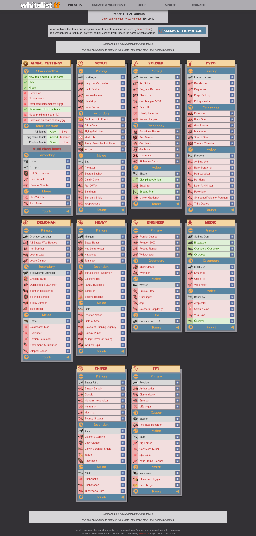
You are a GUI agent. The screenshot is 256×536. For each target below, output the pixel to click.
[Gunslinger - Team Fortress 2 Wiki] (178, 297)
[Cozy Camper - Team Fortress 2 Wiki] (123, 443)
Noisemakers (36, 98)
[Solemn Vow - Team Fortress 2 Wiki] (232, 309)
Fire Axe (199, 155)
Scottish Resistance (41, 290)
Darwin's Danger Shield (98, 448)
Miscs (32, 87)
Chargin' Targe (38, 278)
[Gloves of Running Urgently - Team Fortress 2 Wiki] (123, 327)
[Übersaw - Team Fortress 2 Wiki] (232, 321)
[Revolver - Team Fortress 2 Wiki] (178, 383)
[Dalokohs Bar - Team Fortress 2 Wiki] (123, 279)
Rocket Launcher (149, 77)
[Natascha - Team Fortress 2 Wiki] (123, 255)
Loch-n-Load (37, 254)
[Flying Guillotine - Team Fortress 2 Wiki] (123, 132)
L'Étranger (145, 406)
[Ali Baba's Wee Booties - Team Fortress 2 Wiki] (68, 243)
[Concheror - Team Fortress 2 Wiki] (178, 144)
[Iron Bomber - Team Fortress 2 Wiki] (68, 249)
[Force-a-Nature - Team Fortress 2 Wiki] (123, 95)
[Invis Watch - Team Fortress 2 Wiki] (178, 473)
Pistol (33, 161)
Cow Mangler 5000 (150, 101)
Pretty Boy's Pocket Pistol (100, 143)
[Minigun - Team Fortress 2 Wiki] (123, 237)
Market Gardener (149, 197)
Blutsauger (200, 242)
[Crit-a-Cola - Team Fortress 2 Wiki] (123, 126)
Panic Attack (37, 179)
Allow (53, 131)
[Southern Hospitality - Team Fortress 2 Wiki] (178, 309)
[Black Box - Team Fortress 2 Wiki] (178, 95)
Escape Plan (146, 191)
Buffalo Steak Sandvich (98, 272)
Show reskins (143, 29)
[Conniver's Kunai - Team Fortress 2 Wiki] (178, 449)
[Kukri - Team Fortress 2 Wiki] (123, 473)
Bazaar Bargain (93, 388)
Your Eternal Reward (151, 460)
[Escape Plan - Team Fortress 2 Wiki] (178, 192)
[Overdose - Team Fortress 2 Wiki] (232, 255)
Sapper (143, 418)
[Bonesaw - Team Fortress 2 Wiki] (232, 297)
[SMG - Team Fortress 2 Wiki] (123, 431)
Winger (89, 149)
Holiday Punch (93, 332)
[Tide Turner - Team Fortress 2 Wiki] (68, 309)
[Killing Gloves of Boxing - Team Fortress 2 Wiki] (123, 339)
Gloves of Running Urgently (100, 326)
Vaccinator (200, 284)
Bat (87, 161)
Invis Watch (146, 473)
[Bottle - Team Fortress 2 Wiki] (68, 321)
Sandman (90, 191)
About (170, 5)
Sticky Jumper (38, 302)
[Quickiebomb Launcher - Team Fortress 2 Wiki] (68, 285)
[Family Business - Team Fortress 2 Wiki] (123, 285)
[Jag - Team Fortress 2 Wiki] (178, 303)
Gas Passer (201, 125)
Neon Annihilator (203, 185)
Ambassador (146, 388)
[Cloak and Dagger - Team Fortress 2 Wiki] (178, 479)
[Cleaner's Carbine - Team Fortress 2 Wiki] (123, 437)
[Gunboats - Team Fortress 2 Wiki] (178, 150)
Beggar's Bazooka (149, 89)
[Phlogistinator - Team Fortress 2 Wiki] (232, 101)
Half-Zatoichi (37, 197)
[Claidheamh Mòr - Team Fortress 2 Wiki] (68, 327)
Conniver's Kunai (149, 448)
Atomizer (90, 167)
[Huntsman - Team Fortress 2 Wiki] (123, 407)
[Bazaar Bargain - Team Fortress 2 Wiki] (123, 389)
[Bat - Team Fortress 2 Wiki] (123, 162)
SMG (88, 430)
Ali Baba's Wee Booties (43, 242)
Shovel (143, 173)
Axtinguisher (201, 161)
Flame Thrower (202, 77)
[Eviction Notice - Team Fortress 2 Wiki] (123, 315)
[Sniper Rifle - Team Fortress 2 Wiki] (123, 383)
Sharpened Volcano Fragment (211, 197)
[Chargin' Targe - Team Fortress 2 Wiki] (68, 279)
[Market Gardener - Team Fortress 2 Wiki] (178, 198)
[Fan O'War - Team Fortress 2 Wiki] (123, 186)
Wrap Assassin (93, 203)
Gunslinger (145, 296)
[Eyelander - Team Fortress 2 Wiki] (68, 333)
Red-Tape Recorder (150, 424)
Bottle (33, 320)
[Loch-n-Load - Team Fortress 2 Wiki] (68, 255)
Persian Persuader (40, 338)
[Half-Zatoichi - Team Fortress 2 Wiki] (68, 198)
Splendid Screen (39, 296)
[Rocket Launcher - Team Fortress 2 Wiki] (178, 77)
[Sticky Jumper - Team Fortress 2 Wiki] (68, 303)
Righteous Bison (148, 161)
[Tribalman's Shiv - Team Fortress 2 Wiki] (123, 491)
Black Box (145, 95)
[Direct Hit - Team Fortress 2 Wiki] (178, 107)
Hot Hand (199, 179)
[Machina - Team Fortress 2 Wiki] (123, 413)
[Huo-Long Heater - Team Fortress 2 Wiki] (123, 249)
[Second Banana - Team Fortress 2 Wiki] (123, 297)
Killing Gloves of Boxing (98, 338)
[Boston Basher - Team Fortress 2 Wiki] (123, 174)
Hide (65, 142)
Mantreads (145, 155)
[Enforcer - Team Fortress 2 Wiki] (178, 401)
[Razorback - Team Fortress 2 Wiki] (123, 461)
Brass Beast (92, 242)
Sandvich (90, 290)
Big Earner (145, 442)
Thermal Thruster (204, 143)
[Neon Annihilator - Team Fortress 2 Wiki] (232, 186)
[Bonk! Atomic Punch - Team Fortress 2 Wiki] (123, 120)
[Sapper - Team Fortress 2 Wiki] (178, 419)
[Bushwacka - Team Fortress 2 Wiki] (123, 479)
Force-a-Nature (93, 95)
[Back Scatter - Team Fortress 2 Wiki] (123, 89)
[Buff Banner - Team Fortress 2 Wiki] (178, 138)
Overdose (199, 254)
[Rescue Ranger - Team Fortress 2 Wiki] (178, 249)
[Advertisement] (128, 47)
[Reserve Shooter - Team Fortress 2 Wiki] (68, 185)
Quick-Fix (199, 278)
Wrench (143, 284)
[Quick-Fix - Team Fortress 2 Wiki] (232, 279)
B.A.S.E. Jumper (40, 173)
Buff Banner (146, 137)
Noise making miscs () (44, 114)
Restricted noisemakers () (46, 103)
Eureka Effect (147, 290)
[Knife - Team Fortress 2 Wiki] (178, 437)
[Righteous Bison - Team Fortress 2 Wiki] (178, 162)
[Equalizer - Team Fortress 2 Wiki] (178, 186)
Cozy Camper (92, 442)
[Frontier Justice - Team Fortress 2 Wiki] (178, 237)
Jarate (88, 454)
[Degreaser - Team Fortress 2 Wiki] (232, 89)
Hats (31, 82)
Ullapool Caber (38, 350)
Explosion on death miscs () (47, 120)
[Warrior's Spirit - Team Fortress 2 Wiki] (123, 345)
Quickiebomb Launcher (43, 284)
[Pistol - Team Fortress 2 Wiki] (68, 161)
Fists (87, 308)
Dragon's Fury (202, 95)
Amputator (200, 302)
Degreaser (200, 89)
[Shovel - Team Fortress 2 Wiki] (178, 174)
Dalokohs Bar (92, 278)
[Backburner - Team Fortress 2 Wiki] (232, 83)
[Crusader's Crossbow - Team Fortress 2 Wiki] (232, 249)
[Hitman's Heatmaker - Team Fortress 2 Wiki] (123, 401)
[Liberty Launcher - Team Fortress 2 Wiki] (178, 113)
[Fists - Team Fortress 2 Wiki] (123, 309)
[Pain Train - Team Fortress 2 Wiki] (68, 204)
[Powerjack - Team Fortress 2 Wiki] (232, 192)
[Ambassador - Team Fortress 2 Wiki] (178, 389)
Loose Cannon (38, 260)
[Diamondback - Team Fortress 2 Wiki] (178, 395)
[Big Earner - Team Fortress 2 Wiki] (178, 443)
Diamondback (147, 394)
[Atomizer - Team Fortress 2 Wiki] (123, 168)
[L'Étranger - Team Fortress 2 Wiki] (178, 407)
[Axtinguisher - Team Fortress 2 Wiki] (232, 162)
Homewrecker (202, 173)
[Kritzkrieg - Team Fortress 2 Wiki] (232, 273)
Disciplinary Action (150, 179)
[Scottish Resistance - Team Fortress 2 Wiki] (68, 291)
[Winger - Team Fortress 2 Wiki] (123, 150)
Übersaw (199, 320)
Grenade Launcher (40, 236)
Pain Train (36, 203)
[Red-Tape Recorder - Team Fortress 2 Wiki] (178, 425)
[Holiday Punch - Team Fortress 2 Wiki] (123, 333)
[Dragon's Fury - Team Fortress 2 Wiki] (232, 95)
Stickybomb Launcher (42, 272)
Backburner (200, 83)
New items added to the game (46, 76)
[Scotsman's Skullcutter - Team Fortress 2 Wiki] (68, 345)
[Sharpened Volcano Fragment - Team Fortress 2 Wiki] (232, 198)
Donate (198, 5)
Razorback (91, 460)
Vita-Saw (199, 314)
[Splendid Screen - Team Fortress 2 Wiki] (68, 297)
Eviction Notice (93, 314)
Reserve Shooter (39, 185)
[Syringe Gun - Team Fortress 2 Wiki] (232, 237)
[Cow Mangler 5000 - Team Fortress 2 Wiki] (178, 101)
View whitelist (133, 18)
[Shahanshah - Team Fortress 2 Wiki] (123, 485)
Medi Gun (199, 266)
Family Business (94, 284)
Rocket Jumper (148, 119)
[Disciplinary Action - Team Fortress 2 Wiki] (178, 180)
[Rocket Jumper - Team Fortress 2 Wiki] (178, 119)
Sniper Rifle (91, 382)
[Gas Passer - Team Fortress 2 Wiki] (232, 126)
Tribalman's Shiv (94, 490)
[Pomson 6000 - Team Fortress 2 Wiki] (178, 243)
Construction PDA (149, 321)
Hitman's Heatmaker (96, 400)
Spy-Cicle (145, 454)
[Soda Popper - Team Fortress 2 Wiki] (123, 107)
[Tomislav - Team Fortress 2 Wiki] (123, 261)
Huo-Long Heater (94, 248)
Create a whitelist (109, 5)
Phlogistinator (202, 101)
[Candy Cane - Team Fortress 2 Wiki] (123, 180)
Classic (89, 394)
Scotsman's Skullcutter (43, 344)
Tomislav (90, 260)
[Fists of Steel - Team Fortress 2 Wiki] (123, 321)
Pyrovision (35, 93)
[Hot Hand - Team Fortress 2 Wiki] (232, 180)
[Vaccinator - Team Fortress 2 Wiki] (232, 285)
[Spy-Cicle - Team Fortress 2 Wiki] (178, 455)
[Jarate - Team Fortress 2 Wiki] (123, 455)
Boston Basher (93, 173)
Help (142, 5)
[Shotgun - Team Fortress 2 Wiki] (68, 167)
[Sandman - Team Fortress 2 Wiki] (123, 192)
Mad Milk (90, 137)
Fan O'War (91, 185)
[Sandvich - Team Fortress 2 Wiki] (123, 291)
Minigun (89, 236)
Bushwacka (91, 478)
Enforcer (144, 400)
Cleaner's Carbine (95, 436)
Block (65, 131)
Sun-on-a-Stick (93, 197)
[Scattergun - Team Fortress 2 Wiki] (123, 77)
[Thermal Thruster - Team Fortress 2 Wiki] (232, 144)
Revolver (144, 382)
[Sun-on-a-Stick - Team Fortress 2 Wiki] (123, 198)
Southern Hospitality (151, 308)
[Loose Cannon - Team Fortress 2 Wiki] (68, 261)
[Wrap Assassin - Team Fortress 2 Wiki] (123, 204)
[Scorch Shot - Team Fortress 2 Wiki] (232, 138)
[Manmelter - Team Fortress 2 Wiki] (232, 132)
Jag (141, 302)
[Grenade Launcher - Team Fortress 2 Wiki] (68, 237)
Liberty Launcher (149, 113)
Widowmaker (146, 254)
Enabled (53, 137)
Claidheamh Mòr (39, 326)
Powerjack (200, 191)
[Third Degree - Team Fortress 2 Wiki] (232, 204)
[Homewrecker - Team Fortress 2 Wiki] (232, 174)
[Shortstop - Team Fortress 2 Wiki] (123, 101)
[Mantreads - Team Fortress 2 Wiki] (178, 156)
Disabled (65, 137)
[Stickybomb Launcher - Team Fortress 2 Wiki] (68, 273)
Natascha (90, 254)
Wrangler (144, 272)
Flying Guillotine (94, 131)
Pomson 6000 (147, 242)
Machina (89, 412)
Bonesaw (199, 296)
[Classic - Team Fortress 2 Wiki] (123, 395)
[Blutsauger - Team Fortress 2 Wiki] (232, 243)
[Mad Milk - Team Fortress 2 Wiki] (123, 138)
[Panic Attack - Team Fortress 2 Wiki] (68, 179)
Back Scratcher (203, 167)
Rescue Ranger (148, 248)
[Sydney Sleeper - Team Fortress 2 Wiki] (123, 419)
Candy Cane (92, 179)
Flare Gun (200, 119)
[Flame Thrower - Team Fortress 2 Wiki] (232, 77)
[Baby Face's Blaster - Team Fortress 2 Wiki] (123, 83)
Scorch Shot (201, 137)
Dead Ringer (146, 485)
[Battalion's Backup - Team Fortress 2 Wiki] (178, 132)
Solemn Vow (201, 308)
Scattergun (91, 77)
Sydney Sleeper (94, 418)
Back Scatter (92, 89)
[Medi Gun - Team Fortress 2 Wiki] (232, 267)
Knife (142, 436)
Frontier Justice (148, 236)
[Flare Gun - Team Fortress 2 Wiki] (232, 120)
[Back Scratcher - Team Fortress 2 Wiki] (232, 168)
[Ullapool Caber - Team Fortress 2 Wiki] (68, 351)
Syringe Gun (201, 236)
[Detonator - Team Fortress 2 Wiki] (232, 114)
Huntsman (90, 406)
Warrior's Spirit (93, 344)
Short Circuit (146, 266)
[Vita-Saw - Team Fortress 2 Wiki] (232, 315)
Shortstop (90, 101)
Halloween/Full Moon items (44, 109)
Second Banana (94, 296)
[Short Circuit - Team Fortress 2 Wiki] (178, 267)
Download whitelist (112, 18)
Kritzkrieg (199, 272)
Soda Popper (92, 107)
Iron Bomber (37, 248)
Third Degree (201, 203)
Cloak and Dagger (149, 479)
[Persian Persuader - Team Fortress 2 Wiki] (68, 339)
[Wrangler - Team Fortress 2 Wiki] (178, 273)
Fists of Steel (92, 320)
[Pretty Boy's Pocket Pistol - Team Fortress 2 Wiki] (123, 144)
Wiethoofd (144, 533)
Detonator (199, 113)
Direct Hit (144, 107)
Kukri (88, 472)
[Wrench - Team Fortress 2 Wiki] (178, 285)
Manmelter (200, 131)
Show (53, 142)
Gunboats (145, 149)
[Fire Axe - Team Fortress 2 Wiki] (232, 156)
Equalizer (144, 185)
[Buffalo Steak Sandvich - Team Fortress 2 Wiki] (123, 273)
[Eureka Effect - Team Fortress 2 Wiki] (178, 291)
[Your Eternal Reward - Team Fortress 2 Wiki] (178, 461)
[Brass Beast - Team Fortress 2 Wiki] (123, 243)
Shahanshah (92, 484)
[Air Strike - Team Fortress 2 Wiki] (178, 83)
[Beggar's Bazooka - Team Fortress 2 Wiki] (178, 89)
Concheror (145, 143)
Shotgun (34, 167)
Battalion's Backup (150, 131)
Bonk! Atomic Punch (96, 119)
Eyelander (35, 332)
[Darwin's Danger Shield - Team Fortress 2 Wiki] (123, 449)
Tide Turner (36, 308)
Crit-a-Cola (91, 125)
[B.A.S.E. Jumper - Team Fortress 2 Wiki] (68, 173)
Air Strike (144, 83)
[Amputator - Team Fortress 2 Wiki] (232, 303)
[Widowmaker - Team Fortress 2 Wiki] (178, 255)
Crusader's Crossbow (206, 248)
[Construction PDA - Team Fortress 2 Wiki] (178, 321)
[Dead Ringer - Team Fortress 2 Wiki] (178, 485)
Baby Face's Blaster (96, 83)
